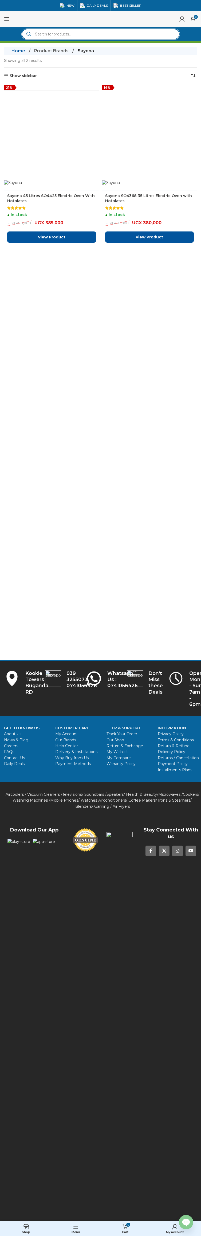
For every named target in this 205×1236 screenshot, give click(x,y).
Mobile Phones (64, 800)
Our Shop (115, 740)
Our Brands (65, 740)
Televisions (72, 794)
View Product (51, 542)
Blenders (83, 806)
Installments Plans (175, 769)
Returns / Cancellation (178, 757)
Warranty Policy (121, 763)
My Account (66, 733)
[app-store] (44, 842)
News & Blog (16, 740)
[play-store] (18, 842)
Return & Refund (174, 745)
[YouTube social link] (191, 851)
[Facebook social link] (150, 851)
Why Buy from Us (72, 757)
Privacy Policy (171, 733)
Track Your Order (122, 733)
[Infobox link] (102, 679)
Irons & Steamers (174, 800)
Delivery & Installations (76, 751)
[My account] (182, 19)
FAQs (9, 751)
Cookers (190, 794)
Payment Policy (173, 763)
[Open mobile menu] (6, 19)
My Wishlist (117, 751)
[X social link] (164, 851)
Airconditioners (112, 800)
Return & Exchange (125, 745)
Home (18, 50)
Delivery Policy (171, 751)
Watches (89, 800)
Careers (11, 745)
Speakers (115, 794)
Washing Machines (30, 800)
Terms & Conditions (176, 740)
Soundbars (94, 794)
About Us (12, 733)
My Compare (119, 757)
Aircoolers (15, 794)
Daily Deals (14, 763)
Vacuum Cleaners (43, 794)
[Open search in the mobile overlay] (101, 34)
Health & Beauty (141, 794)
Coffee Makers (142, 800)
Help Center (66, 745)
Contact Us (14, 757)
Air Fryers (121, 806)
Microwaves (169, 794)
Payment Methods (73, 763)
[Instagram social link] (177, 851)
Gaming (101, 806)
